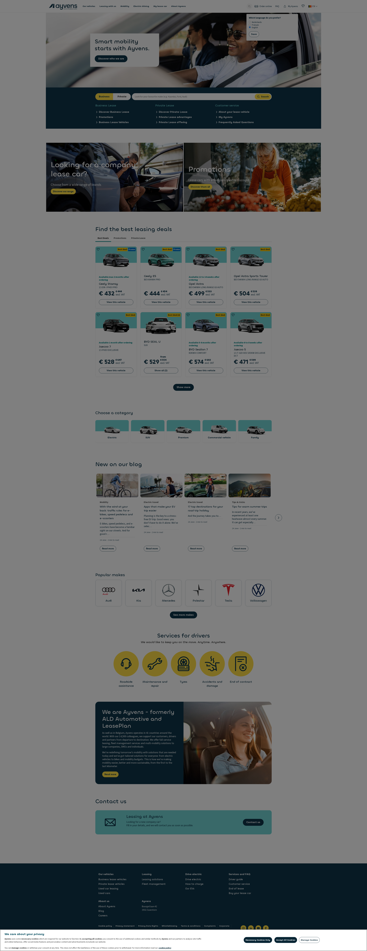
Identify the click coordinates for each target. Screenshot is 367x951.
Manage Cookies (309, 940)
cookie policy (165, 948)
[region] (183, 940)
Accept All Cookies (285, 940)
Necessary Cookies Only (258, 940)
